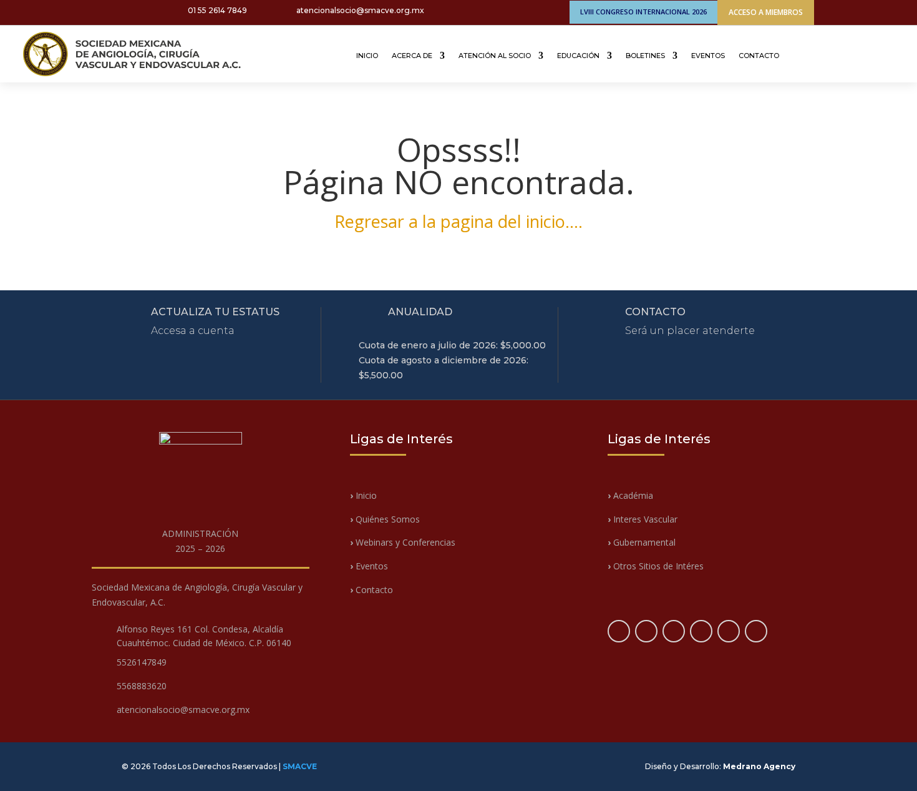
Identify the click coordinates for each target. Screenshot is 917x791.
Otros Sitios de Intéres (656, 566)
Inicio (365, 495)
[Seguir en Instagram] (74, 11)
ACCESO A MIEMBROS (766, 12)
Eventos (369, 566)
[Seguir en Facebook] (34, 11)
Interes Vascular (642, 519)
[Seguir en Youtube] (94, 11)
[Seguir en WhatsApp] (134, 11)
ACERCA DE (412, 55)
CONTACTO (759, 55)
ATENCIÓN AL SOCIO (494, 55)
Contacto (371, 590)
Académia (633, 495)
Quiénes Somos (385, 519)
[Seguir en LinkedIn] (114, 11)
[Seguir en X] (54, 11)
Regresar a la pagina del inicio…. (458, 221)
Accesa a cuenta (193, 331)
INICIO (367, 55)
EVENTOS (708, 55)
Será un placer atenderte (690, 331)
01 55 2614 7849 (217, 10)
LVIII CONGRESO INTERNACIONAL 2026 (643, 11)
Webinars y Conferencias (402, 542)
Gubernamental (642, 542)
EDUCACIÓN (578, 55)
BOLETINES (645, 55)
